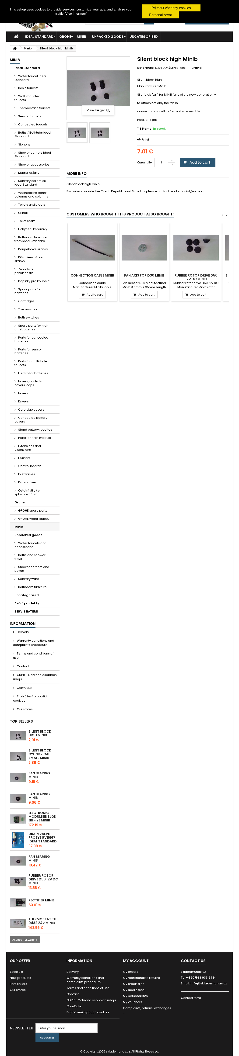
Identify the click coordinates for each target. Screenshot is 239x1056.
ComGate (24, 688)
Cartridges (26, 301)
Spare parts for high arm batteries (31, 327)
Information (22, 623)
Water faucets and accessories (30, 545)
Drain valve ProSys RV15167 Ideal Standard (42, 837)
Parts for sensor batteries (28, 351)
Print (145, 139)
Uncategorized (144, 36)
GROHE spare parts (32, 510)
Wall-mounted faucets (27, 98)
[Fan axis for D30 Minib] (144, 247)
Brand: (197, 68)
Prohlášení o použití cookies (30, 698)
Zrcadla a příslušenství (24, 271)
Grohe (65, 36)
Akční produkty (26, 603)
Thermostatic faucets (34, 108)
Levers (23, 393)
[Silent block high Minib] (18, 736)
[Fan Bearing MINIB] (18, 777)
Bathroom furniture (32, 587)
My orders (130, 971)
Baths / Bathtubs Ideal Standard (32, 134)
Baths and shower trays (30, 557)
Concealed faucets (33, 124)
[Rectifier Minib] (18, 903)
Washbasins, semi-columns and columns (31, 194)
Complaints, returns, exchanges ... (147, 1010)
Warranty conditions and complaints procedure (33, 642)
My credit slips (133, 984)
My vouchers (132, 1002)
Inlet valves (26, 474)
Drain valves (27, 482)
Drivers (23, 401)
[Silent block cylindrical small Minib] (18, 756)
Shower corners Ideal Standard (32, 154)
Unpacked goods (108, 36)
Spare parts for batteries (27, 291)
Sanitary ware (28, 579)
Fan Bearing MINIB (39, 775)
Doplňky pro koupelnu (34, 281)
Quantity (144, 162)
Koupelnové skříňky (33, 249)
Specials (16, 971)
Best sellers (18, 984)
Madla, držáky (28, 172)
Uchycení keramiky (32, 229)
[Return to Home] (14, 48)
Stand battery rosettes (35, 429)
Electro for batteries (33, 373)
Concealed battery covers (30, 419)
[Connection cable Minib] (92, 247)
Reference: (145, 68)
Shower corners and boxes (31, 569)
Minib (81, 36)
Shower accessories (33, 164)
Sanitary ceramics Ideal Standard (30, 183)
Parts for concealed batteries (31, 339)
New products (20, 978)
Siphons (24, 144)
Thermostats (27, 309)
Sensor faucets (29, 116)
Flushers (24, 458)
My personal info (135, 996)
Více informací (76, 13)
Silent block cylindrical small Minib (39, 754)
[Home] (16, 36)
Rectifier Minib (41, 900)
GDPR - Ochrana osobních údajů (35, 677)
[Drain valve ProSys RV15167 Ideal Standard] (18, 840)
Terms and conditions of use (33, 655)
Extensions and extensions (27, 448)
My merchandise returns (141, 978)
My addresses (133, 990)
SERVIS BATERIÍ (26, 611)
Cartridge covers (31, 409)
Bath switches (28, 317)
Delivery (22, 632)
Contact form (191, 998)
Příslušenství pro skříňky (28, 259)
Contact (22, 666)
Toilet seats (26, 221)
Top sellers (21, 721)
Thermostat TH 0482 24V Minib (42, 921)
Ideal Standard (39, 36)
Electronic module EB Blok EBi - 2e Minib (42, 816)
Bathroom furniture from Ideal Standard (30, 239)
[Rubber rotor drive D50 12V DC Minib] (18, 882)
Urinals (23, 213)
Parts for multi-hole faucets (30, 363)
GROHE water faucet (33, 518)
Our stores (24, 709)
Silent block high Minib (39, 733)
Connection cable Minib (92, 275)
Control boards (29, 466)
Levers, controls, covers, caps (28, 383)
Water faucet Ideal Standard (30, 78)
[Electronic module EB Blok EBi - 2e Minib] (18, 819)
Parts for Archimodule (34, 438)
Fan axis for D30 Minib (144, 275)
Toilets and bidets (31, 204)
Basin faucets (28, 88)
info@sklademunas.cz (208, 983)
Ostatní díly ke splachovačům (27, 492)
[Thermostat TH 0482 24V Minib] (18, 923)
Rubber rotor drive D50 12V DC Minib (43, 879)
